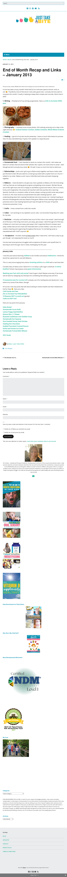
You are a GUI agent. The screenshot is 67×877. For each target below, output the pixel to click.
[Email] (35, 8)
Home (4, 59)
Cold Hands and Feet (10, 291)
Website (5, 414)
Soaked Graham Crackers (25, 130)
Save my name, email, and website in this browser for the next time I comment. (26, 424)
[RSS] (39, 8)
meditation (52, 256)
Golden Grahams (41, 130)
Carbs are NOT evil (9, 299)
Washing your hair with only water (15, 273)
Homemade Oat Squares (12, 319)
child (47, 262)
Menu (7, 55)
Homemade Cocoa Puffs (12, 309)
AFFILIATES (6, 840)
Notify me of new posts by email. (14, 432)
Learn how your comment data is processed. (41, 441)
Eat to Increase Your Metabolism (15, 294)
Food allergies (8, 348)
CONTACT (5, 844)
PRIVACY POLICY (7, 847)
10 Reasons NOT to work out (13, 296)
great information (34, 269)
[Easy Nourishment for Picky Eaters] (33, 617)
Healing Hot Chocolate (11, 324)
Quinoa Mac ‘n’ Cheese (11, 314)
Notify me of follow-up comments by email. (17, 429)
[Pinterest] (33, 8)
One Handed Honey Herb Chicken (15, 321)
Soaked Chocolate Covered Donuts (15, 326)
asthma (39, 262)
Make (24, 867)
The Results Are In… (10, 357)
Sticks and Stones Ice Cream (13, 328)
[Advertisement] (33, 38)
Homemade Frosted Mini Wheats (15, 331)
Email (5, 406)
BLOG (9, 59)
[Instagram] (30, 8)
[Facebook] (28, 8)
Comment (6, 376)
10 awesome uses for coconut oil (15, 280)
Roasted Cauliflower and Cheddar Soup (17, 317)
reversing (32, 262)
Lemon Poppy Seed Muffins (13, 312)
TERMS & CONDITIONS (9, 851)
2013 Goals (7, 335)
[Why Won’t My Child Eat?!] (33, 644)
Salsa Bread (7, 307)
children (27, 256)
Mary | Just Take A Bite (16, 344)
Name (5, 399)
